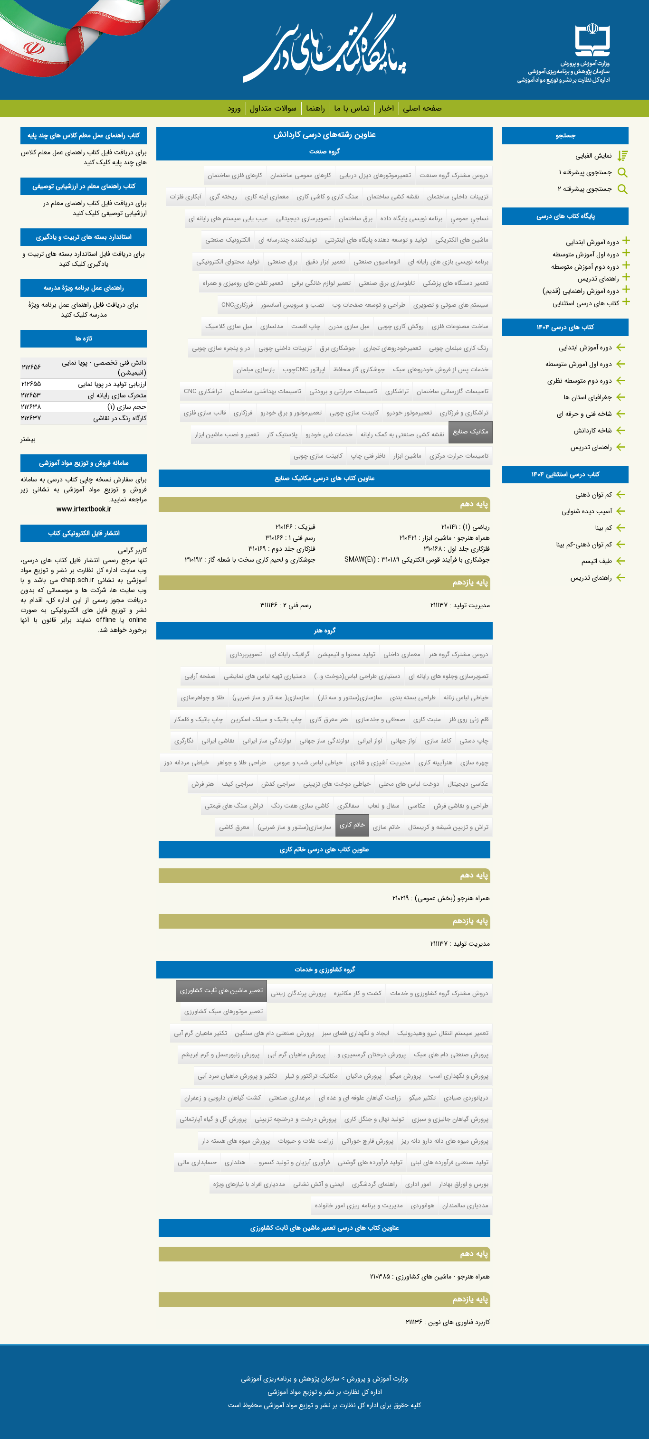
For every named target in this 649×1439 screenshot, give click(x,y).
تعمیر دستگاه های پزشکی (455, 283)
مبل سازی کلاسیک (228, 326)
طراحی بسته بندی (413, 698)
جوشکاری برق (337, 348)
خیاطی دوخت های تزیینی (337, 784)
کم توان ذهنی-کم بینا (584, 544)
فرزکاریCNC (237, 305)
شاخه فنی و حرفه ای (584, 414)
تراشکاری (397, 391)
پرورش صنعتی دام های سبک (451, 1055)
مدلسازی (271, 326)
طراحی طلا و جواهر (241, 763)
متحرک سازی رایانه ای (117, 395)
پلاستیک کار (282, 435)
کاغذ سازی (438, 741)
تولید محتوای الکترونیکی (227, 262)
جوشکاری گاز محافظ (359, 370)
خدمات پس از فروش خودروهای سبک (440, 370)
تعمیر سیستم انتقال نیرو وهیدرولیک (442, 1033)
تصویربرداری (246, 654)
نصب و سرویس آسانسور (292, 305)
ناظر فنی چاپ (368, 456)
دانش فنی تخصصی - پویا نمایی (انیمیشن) (104, 367)
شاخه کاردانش (593, 430)
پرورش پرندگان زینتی (298, 993)
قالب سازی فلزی (205, 413)
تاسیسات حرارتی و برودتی (343, 391)
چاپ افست (305, 326)
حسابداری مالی (197, 1162)
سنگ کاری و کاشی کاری (328, 197)
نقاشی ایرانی (217, 741)
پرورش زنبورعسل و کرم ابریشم (220, 1055)
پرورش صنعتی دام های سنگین (274, 1033)
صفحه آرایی (200, 676)
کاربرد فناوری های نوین (459, 1322)
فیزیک (306, 527)
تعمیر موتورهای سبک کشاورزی (223, 1011)
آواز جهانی (404, 741)
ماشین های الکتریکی (461, 240)
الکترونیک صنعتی (227, 240)
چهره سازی (474, 763)
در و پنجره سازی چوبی (221, 348)
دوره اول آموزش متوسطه (586, 254)
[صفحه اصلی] (563, 50)
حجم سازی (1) (126, 407)
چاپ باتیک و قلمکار (198, 719)
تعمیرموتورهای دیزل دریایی (375, 175)
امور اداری (418, 1184)
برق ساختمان (355, 219)
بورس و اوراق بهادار (463, 1184)
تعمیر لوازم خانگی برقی (321, 283)
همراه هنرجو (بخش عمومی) (452, 898)
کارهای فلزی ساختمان (235, 175)
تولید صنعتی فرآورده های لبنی (449, 1162)
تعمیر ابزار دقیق (325, 262)
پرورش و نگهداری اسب (458, 1076)
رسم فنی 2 (297, 605)
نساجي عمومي (469, 219)
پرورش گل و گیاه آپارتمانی (213, 1119)
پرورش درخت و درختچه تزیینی (295, 1119)
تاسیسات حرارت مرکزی (458, 456)
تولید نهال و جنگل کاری (374, 1119)
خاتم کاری (352, 825)
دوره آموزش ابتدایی (592, 242)
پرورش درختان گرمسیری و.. (370, 1055)
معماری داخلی (401, 654)
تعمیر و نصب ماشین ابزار (227, 435)
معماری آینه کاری (267, 197)
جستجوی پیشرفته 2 (585, 189)
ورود (234, 108)
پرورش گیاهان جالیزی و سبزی (450, 1119)
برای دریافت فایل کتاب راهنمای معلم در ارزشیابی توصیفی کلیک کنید (95, 208)
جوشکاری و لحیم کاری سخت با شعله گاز (261, 560)
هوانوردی (422, 1206)
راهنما (315, 108)
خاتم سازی (386, 827)
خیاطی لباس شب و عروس (308, 763)
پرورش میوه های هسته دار (236, 1141)
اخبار (386, 108)
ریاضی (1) (476, 527)
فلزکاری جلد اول (469, 549)
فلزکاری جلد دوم (293, 549)
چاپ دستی (473, 741)
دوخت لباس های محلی (409, 784)
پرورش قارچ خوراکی (367, 1141)
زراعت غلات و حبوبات (306, 1141)
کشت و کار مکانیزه (358, 993)
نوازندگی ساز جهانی (324, 741)
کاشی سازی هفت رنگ (300, 806)
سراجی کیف (237, 784)
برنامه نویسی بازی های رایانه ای (448, 262)
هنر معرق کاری (329, 719)
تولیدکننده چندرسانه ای (287, 240)
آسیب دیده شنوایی (587, 511)
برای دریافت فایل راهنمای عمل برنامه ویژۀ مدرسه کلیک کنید (84, 310)
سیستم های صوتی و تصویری (450, 305)
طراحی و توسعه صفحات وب (368, 305)
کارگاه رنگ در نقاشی (119, 418)
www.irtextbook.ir (84, 509)
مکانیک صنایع (470, 432)
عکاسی (417, 806)
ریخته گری (223, 197)
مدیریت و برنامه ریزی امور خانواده (359, 1206)
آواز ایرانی (369, 741)
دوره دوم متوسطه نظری (579, 381)
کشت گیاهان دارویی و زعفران (222, 1098)
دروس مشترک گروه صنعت (454, 175)
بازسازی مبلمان (256, 370)
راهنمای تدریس (598, 278)
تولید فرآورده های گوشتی (370, 1162)
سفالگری (348, 806)
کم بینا (603, 528)
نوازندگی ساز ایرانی (266, 741)
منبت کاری (427, 719)
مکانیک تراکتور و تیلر (311, 1076)
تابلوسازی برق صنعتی (387, 283)
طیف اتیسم (597, 561)
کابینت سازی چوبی (354, 413)
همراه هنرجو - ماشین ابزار (456, 538)
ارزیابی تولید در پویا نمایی (112, 384)
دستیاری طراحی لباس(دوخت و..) (357, 676)
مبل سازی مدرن (349, 326)
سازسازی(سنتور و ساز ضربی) (294, 827)
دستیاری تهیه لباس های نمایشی (265, 676)
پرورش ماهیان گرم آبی (296, 1055)
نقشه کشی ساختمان (393, 197)
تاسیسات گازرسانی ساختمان (452, 391)
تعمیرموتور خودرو (409, 413)
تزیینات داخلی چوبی (285, 348)
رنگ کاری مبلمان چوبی (458, 348)
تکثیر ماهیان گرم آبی (200, 1033)
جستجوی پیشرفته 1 (585, 172)
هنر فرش (202, 784)
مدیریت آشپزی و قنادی (380, 763)
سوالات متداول (273, 108)
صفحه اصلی (422, 108)
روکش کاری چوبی (401, 326)
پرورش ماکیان (364, 1076)
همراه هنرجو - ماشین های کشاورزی (443, 1276)
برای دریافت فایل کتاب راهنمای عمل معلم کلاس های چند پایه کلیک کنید (84, 157)
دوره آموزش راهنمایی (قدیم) (581, 291)
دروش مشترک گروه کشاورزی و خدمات (439, 993)
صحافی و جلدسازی (380, 719)
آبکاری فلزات (185, 197)
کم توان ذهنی (593, 494)
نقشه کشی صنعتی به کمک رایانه (402, 435)
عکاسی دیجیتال (468, 784)
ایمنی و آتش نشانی (318, 1184)
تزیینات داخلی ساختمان (457, 197)
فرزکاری (243, 413)
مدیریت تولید (471, 605)
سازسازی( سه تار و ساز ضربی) (271, 698)
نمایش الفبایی (593, 155)
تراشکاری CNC (203, 391)
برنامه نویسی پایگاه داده (411, 219)
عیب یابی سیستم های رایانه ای (228, 219)
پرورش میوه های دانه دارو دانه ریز (444, 1141)
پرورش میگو (405, 1076)
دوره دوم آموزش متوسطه (585, 267)
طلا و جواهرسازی (202, 698)
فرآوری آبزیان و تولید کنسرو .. (291, 1162)
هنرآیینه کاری (435, 763)
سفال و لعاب (383, 806)
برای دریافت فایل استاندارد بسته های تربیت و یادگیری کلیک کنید (83, 259)
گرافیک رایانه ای (290, 654)
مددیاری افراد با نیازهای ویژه (249, 1184)
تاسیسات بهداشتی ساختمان (265, 391)
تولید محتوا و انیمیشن (346, 654)
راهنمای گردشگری (374, 1184)
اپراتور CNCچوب (304, 370)
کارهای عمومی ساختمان (300, 175)
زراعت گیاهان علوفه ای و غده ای (360, 1098)
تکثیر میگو (422, 1098)
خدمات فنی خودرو (329, 435)
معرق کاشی (234, 827)
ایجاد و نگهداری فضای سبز (355, 1033)
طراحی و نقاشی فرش (461, 806)
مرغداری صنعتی (290, 1098)
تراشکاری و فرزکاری (464, 413)
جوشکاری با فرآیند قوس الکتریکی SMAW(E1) (417, 560)
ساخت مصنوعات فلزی (460, 326)
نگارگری (183, 741)
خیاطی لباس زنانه (466, 698)
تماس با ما (352, 108)
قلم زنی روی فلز (468, 719)
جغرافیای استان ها (588, 397)
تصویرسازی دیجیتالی (303, 219)
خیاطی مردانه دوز (186, 763)
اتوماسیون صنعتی (376, 262)
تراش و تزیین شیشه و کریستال (448, 827)
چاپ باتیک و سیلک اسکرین (266, 719)
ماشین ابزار (407, 456)
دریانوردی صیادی (466, 1098)
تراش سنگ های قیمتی (234, 806)
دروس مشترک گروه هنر (458, 654)
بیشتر (28, 439)
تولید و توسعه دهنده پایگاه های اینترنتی (376, 240)
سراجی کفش (278, 784)
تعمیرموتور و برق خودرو (291, 413)
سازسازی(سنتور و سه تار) (350, 698)
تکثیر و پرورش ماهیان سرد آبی (237, 1076)
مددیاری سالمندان (465, 1206)
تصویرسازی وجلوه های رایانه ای (448, 676)
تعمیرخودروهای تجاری (392, 348)
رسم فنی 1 (302, 538)
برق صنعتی (282, 262)
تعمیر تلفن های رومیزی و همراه (243, 283)
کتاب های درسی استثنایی (586, 303)
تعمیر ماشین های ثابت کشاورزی (219, 991)
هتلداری (235, 1162)
